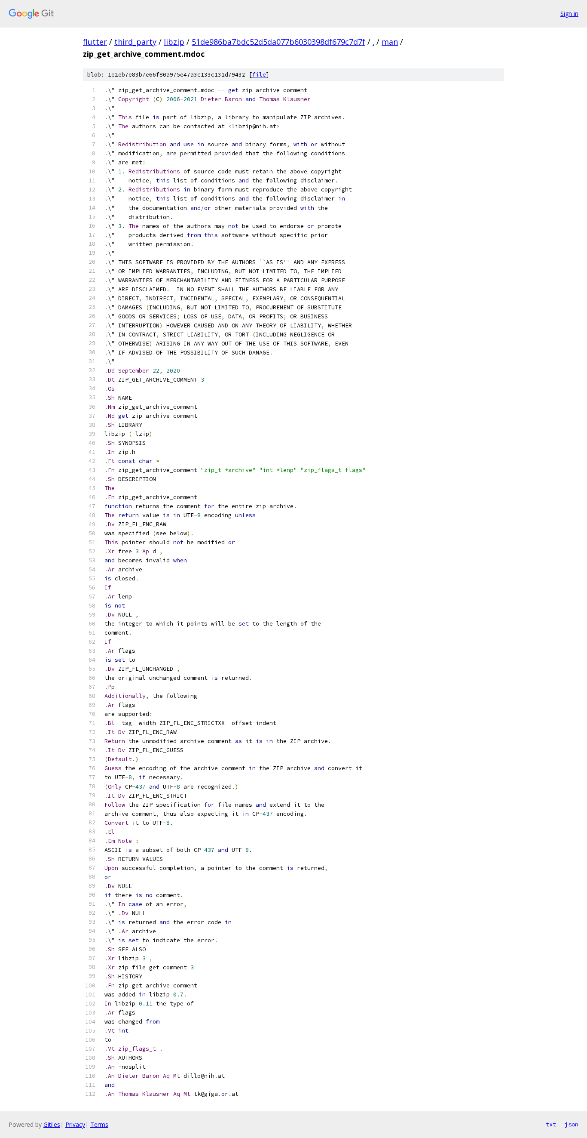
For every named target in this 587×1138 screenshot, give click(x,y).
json (571, 1124)
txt (551, 1124)
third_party (135, 42)
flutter (95, 42)
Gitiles (51, 1124)
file (259, 74)
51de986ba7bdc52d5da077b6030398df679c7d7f (278, 42)
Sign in (569, 13)
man (390, 42)
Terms (99, 1124)
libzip (174, 42)
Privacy (75, 1124)
